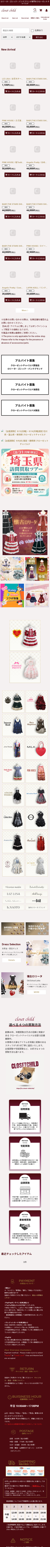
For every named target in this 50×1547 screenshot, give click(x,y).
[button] (34, 15)
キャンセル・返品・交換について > (22, 1384)
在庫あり (38, 35)
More (24, 315)
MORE (36, 997)
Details (11, 965)
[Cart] (40, 15)
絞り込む (39, 42)
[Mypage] (46, 15)
